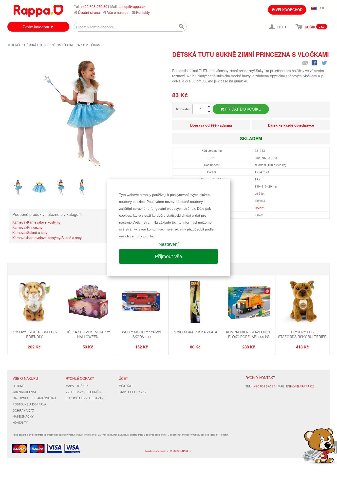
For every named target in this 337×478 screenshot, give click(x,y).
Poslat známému (305, 63)
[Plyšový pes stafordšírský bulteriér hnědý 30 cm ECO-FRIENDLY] (302, 302)
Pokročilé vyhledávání (85, 398)
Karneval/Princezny (27, 227)
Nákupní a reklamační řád (34, 398)
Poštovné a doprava (29, 404)
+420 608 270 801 (95, 6)
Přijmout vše (168, 256)
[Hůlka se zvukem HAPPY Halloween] (87, 302)
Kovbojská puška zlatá (195, 331)
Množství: (183, 109)
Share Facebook (315, 63)
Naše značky (23, 416)
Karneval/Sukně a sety (29, 232)
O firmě (19, 385)
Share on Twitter (324, 63)
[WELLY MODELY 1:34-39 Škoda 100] (141, 302)
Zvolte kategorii (35, 27)
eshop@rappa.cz (132, 6)
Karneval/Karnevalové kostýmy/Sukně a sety (47, 237)
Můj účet (126, 385)
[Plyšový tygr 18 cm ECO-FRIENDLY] (34, 302)
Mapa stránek (77, 385)
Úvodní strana (89, 12)
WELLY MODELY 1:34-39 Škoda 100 (141, 334)
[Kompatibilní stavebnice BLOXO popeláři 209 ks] (248, 302)
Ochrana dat (23, 410)
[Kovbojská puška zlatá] (195, 302)
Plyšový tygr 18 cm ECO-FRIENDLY (34, 334)
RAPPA (259, 208)
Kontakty (143, 12)
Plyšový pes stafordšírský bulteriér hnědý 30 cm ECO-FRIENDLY (302, 336)
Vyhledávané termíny (84, 392)
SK (322, 8)
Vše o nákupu (118, 12)
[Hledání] (182, 27)
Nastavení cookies (156, 451)
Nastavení (169, 244)
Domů (15, 45)
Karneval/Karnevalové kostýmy (36, 222)
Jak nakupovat (24, 392)
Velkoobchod (288, 9)
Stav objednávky (133, 392)
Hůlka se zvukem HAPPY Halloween (88, 334)
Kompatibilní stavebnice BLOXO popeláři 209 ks (248, 334)
